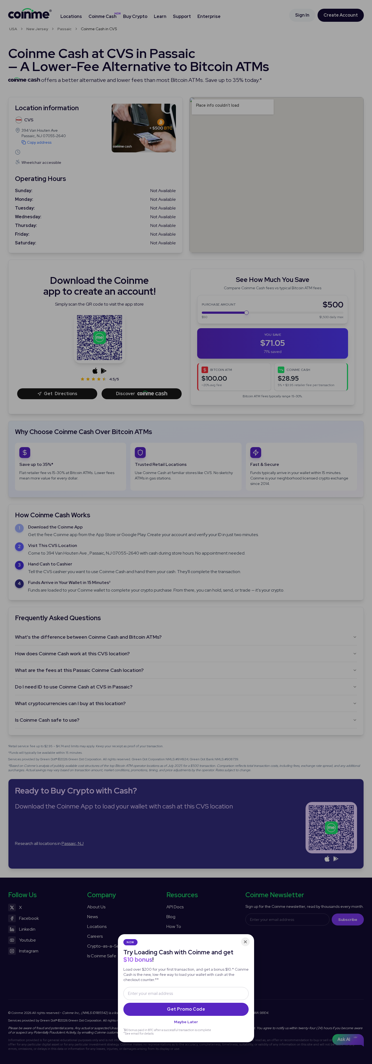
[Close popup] (245, 941)
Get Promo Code (186, 1009)
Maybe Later (186, 1021)
